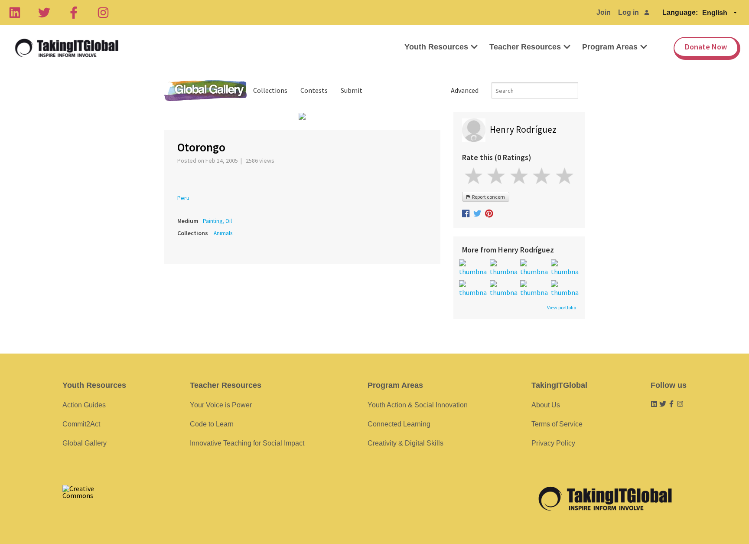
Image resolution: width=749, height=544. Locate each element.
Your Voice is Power (221, 405)
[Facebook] (74, 13)
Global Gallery (205, 90)
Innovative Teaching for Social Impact (247, 443)
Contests (314, 90)
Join (603, 12)
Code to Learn (212, 424)
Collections (270, 90)
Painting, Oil (217, 221)
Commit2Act (81, 424)
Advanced (465, 90)
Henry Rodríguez (523, 129)
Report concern (487, 196)
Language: (680, 12)
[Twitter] (44, 13)
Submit (351, 90)
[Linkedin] (15, 13)
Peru (183, 198)
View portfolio (561, 307)
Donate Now (706, 47)
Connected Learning (399, 424)
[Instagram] (103, 13)
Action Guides (84, 405)
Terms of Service (557, 424)
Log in (628, 12)
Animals (223, 233)
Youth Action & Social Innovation (418, 405)
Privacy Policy (553, 443)
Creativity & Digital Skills (405, 443)
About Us (545, 405)
